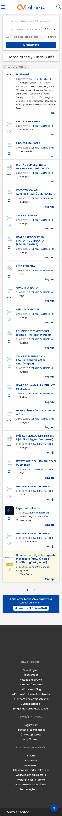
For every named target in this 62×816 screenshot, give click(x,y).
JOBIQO (24, 811)
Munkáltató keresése (31, 684)
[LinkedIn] (34, 652)
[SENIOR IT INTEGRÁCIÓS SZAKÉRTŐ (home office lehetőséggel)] (9, 359)
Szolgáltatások (31, 739)
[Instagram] (28, 652)
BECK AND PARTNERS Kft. (41, 126)
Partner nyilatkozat (31, 789)
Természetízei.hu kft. (40, 79)
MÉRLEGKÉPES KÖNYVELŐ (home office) (35, 412)
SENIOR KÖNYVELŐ (27, 215)
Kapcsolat (31, 760)
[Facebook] (23, 652)
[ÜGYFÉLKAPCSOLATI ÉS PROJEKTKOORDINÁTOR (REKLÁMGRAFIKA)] (9, 239)
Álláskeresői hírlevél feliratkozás (31, 694)
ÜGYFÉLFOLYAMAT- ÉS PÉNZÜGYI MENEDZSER (35, 387)
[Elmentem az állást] (9, 75)
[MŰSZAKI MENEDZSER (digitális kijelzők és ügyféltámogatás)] (9, 438)
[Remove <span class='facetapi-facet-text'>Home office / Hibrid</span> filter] (4, 67)
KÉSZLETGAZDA (25, 266)
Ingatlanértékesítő (28, 508)
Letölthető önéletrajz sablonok (31, 699)
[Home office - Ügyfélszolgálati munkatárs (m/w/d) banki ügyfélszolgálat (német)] (9, 557)
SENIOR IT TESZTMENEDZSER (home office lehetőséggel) (33, 332)
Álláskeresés (31, 675)
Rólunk (31, 755)
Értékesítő (22, 74)
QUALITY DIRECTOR (27, 287)
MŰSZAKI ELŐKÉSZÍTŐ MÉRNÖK (34, 486)
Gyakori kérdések (31, 704)
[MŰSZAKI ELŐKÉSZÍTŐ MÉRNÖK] (9, 489)
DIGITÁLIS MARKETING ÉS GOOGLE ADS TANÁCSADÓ (32, 166)
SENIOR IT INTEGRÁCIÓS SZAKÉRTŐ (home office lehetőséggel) (31, 360)
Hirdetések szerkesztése (31, 730)
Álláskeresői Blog (31, 689)
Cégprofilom (31, 725)
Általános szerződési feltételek (31, 770)
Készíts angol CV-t (31, 679)
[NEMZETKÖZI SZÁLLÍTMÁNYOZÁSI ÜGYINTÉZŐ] (9, 463)
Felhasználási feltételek (31, 779)
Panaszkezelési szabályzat (31, 784)
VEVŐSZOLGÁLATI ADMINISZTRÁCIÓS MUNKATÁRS (35, 191)
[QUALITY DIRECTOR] (9, 290)
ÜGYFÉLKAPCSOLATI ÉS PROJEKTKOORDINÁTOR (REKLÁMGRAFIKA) (30, 240)
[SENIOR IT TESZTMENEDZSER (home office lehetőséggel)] (9, 333)
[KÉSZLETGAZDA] (9, 268)
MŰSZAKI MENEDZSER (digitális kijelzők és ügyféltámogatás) (35, 437)
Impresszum (31, 765)
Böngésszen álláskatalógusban (31, 708)
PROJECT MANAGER (28, 121)
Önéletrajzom (31, 670)
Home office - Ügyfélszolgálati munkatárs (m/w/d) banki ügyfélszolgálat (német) (35, 558)
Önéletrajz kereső (31, 734)
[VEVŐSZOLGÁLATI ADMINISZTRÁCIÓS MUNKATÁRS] (9, 192)
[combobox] (33, 21)
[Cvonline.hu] (31, 6)
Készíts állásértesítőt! (33, 608)
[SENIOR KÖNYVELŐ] (9, 218)
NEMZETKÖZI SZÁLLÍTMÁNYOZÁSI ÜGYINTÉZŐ (36, 463)
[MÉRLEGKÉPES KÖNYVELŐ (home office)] (9, 413)
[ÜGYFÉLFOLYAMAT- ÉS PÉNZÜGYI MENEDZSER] (9, 388)
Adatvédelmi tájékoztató (31, 775)
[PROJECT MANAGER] (9, 124)
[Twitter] (40, 652)
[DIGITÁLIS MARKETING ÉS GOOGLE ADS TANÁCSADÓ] (9, 167)
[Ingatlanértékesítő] (9, 510)
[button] (8, 37)
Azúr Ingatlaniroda (38, 512)
